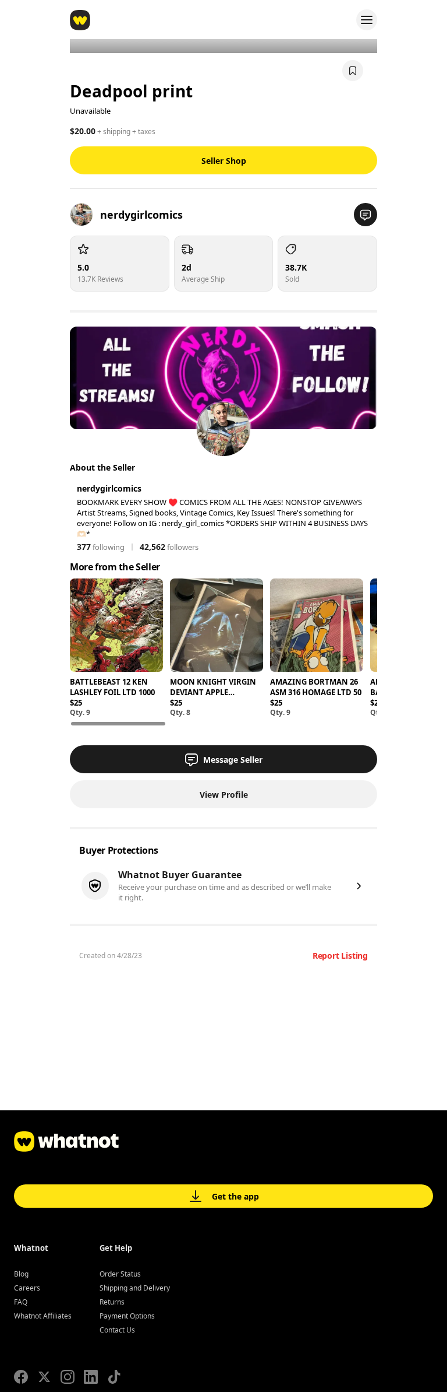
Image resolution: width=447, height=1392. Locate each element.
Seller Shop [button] (223, 160)
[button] (365, 214)
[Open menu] (366, 19)
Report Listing (340, 955)
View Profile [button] (224, 794)
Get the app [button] (235, 1196)
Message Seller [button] (232, 759)
